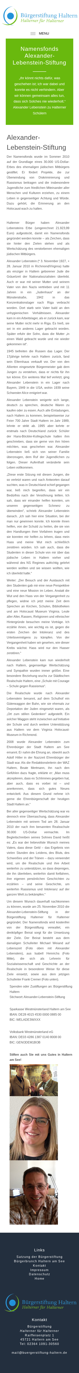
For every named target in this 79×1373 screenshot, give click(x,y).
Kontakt (39, 1265)
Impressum (39, 1270)
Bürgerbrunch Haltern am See (39, 1261)
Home (39, 1278)
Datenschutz (39, 1274)
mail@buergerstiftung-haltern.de (39, 1352)
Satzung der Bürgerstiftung (39, 1256)
